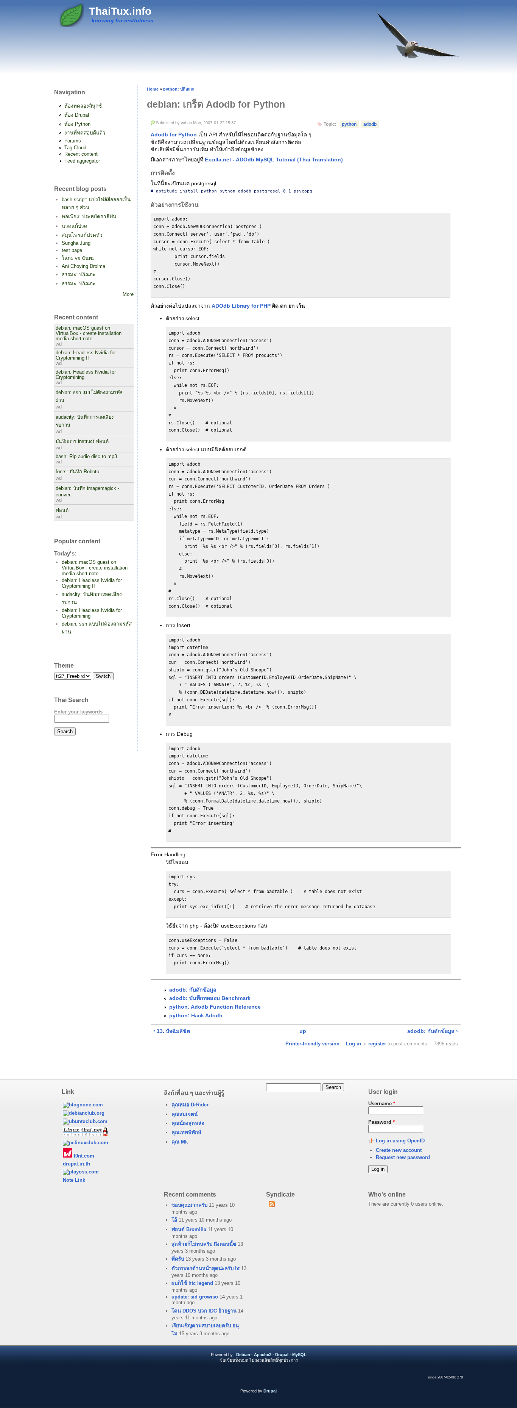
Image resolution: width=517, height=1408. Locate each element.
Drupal (281, 1354)
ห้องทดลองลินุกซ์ (83, 106)
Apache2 (262, 1354)
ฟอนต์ (62, 510)
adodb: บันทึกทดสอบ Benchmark (210, 998)
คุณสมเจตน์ (184, 1114)
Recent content (81, 154)
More (128, 294)
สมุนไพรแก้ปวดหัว (82, 235)
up (302, 1031)
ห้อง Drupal (76, 115)
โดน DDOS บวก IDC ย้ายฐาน (204, 1311)
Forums (72, 141)
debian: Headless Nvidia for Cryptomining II (86, 355)
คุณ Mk (179, 1142)
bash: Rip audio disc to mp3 (86, 456)
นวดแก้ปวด (74, 226)
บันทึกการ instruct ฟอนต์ (82, 441)
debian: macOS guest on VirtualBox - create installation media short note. (88, 333)
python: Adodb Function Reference (215, 1007)
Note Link (74, 1180)
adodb (370, 124)
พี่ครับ (177, 1259)
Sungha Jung (76, 243)
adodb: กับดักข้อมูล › (432, 1031)
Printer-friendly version (312, 1044)
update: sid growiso (194, 1297)
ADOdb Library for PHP (241, 306)
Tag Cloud (75, 147)
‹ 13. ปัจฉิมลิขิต (171, 1031)
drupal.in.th (76, 1164)
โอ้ (174, 1220)
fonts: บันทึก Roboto (77, 471)
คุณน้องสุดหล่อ (187, 1123)
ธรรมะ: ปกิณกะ (78, 274)
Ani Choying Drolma (83, 266)
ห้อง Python (77, 124)
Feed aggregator (82, 161)
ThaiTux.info (120, 11)
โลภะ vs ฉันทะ (78, 258)
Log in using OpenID (400, 1141)
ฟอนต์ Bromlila (188, 1229)
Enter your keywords (78, 712)
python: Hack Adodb (196, 1015)
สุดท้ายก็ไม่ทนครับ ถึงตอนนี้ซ (203, 1244)
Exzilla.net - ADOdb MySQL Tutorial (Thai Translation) (274, 159)
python (349, 124)
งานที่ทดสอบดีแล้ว (85, 133)
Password (381, 1122)
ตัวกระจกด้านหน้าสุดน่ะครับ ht (205, 1268)
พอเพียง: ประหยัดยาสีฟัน (89, 216)
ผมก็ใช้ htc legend (192, 1283)
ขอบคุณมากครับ (189, 1205)
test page (72, 250)
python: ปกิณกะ (178, 89)
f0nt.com (83, 1156)
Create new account (399, 1150)
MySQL (299, 1354)
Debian (243, 1354)
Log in (353, 1044)
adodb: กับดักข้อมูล (192, 990)
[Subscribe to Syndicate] (271, 1205)
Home (153, 89)
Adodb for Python (174, 134)
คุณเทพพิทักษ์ (186, 1132)
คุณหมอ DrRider (190, 1105)
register (377, 1044)
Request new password (403, 1157)
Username (381, 1103)
